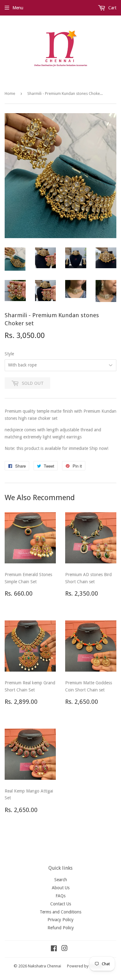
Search (60, 879)
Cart (111, 7)
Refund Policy (60, 927)
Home (10, 93)
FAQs (60, 895)
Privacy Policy (60, 919)
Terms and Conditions (60, 911)
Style (9, 353)
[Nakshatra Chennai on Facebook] (54, 949)
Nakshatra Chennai (44, 966)
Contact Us (60, 903)
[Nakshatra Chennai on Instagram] (64, 949)
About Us (60, 887)
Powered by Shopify (85, 966)
